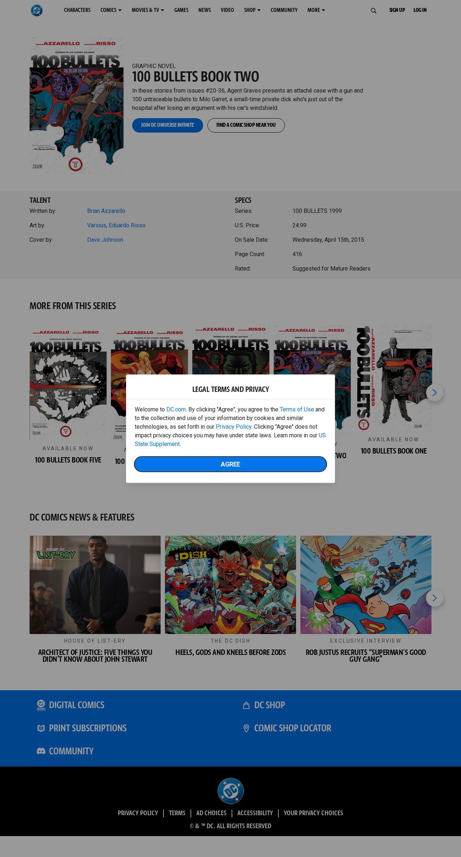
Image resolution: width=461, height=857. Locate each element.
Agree (230, 464)
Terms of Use (297, 409)
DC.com (176, 409)
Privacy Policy (233, 426)
